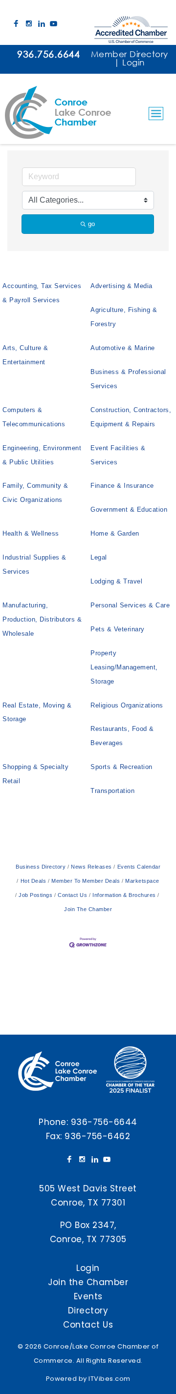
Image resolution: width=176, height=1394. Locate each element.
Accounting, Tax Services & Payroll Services (41, 293)
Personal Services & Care (130, 605)
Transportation (112, 790)
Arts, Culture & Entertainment (25, 355)
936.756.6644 (48, 54)
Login (133, 62)
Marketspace (142, 881)
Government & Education (128, 509)
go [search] (91, 224)
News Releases (91, 867)
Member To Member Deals (85, 881)
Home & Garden (114, 533)
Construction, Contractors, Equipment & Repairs (130, 417)
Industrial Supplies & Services (34, 564)
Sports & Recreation (121, 766)
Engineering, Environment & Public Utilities (41, 455)
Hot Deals (33, 881)
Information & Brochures (124, 895)
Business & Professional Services (128, 379)
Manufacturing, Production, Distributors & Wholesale (42, 619)
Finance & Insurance (122, 485)
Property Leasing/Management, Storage (124, 667)
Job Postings (35, 895)
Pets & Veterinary (117, 629)
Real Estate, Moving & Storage (37, 712)
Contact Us (72, 895)
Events (88, 1296)
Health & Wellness (30, 533)
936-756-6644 (104, 1122)
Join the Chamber (88, 1282)
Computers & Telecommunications (33, 417)
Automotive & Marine (122, 348)
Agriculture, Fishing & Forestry (123, 317)
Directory (88, 1310)
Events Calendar (138, 867)
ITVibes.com (109, 1378)
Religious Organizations (126, 705)
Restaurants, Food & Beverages (122, 736)
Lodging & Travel (116, 581)
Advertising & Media (121, 286)
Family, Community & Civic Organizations (35, 492)
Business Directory (41, 867)
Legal (98, 557)
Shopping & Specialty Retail (35, 774)
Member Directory (129, 54)
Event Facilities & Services (117, 455)
